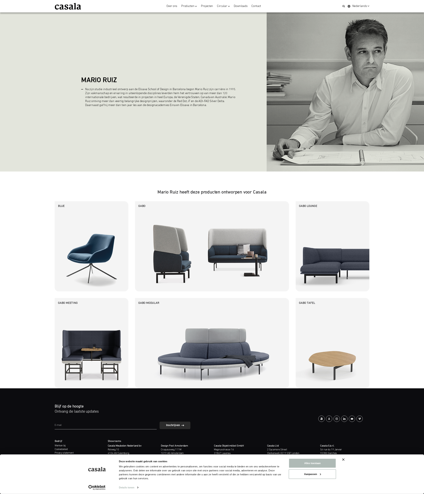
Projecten (207, 6)
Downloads (240, 6)
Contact (256, 6)
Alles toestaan (312, 463)
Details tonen (126, 487)
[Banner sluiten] (343, 459)
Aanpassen (310, 474)
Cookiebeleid (61, 449)
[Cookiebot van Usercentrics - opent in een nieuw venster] (96, 487)
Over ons (171, 6)
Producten (187, 6)
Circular (222, 6)
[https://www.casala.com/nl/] (68, 6)
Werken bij (60, 445)
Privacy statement (64, 453)
